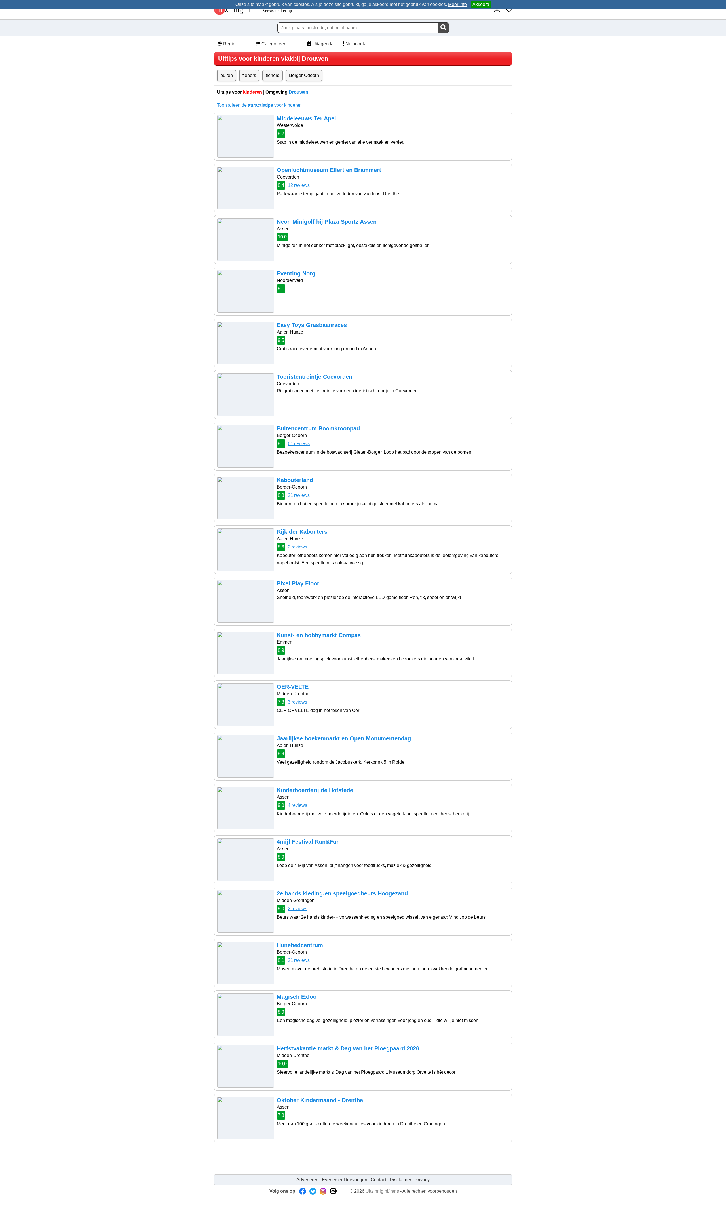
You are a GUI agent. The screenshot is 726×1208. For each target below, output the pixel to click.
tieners (249, 75)
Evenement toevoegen (344, 1179)
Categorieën (273, 43)
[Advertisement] (320, 1158)
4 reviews (297, 805)
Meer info (457, 4)
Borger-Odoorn (304, 75)
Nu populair (356, 43)
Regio (228, 43)
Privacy (422, 1179)
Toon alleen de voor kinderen (259, 105)
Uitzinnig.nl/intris (382, 1191)
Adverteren (307, 1179)
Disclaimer (400, 1179)
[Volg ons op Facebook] (302, 1191)
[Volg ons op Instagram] (323, 1191)
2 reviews (297, 547)
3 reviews (297, 702)
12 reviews (299, 185)
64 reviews (299, 443)
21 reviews (299, 495)
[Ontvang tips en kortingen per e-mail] (333, 1191)
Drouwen (298, 92)
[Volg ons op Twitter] (313, 1191)
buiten (226, 75)
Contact (378, 1179)
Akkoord (480, 4)
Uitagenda (322, 43)
